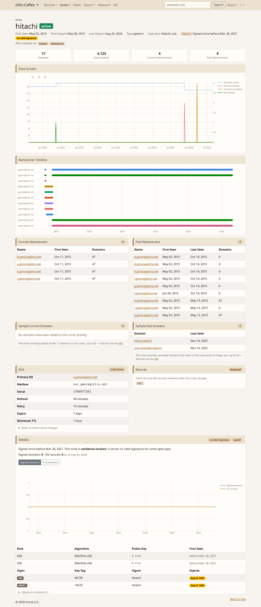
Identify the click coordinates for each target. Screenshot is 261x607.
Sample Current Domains (35, 326)
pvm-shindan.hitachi (148, 348)
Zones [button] (64, 5)
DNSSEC (186, 34)
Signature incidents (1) (34, 592)
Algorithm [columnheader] (82, 549)
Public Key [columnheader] (139, 549)
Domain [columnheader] (140, 333)
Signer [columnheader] (136, 570)
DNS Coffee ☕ (27, 4)
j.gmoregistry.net (145, 293)
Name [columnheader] (21, 249)
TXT (140, 383)
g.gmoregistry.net (146, 286)
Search (218, 5)
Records (141, 370)
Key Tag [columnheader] (80, 570)
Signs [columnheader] (21, 570)
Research (104, 5)
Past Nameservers (148, 242)
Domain (43, 43)
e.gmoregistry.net (146, 257)
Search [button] (88, 5)
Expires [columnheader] (194, 570)
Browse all (235, 369)
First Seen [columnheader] (61, 249)
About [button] (231, 5)
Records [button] (49, 5)
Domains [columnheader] (98, 249)
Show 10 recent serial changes (39, 428)
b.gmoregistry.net (29, 257)
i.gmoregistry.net (145, 279)
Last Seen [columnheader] (197, 249)
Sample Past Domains (150, 326)
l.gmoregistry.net (28, 279)
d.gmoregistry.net (146, 264)
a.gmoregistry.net (29, 264)
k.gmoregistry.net (29, 271)
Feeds (77, 5)
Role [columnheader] (20, 549)
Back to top (238, 599)
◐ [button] (241, 5)
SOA (21, 370)
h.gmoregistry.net (146, 271)
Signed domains (29, 462)
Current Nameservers (33, 242)
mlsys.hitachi (143, 341)
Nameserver (57, 43)
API (115, 5)
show (138, 555)
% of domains (50, 462)
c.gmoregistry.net (146, 308)
